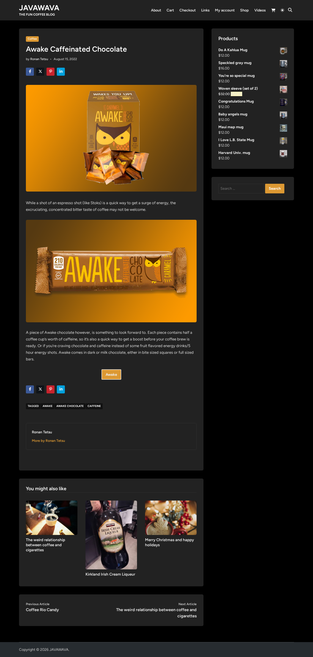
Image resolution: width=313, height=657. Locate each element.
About (156, 10)
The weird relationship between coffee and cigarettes (45, 544)
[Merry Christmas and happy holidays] (171, 517)
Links (205, 10)
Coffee (32, 38)
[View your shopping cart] (273, 11)
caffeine (94, 406)
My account (225, 10)
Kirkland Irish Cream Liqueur (110, 574)
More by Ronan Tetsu (48, 441)
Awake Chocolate (70, 406)
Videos (260, 10)
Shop (244, 10)
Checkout (187, 10)
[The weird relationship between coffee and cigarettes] (51, 517)
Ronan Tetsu (39, 59)
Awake (47, 406)
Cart (170, 10)
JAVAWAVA (39, 7)
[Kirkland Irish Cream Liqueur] (111, 534)
